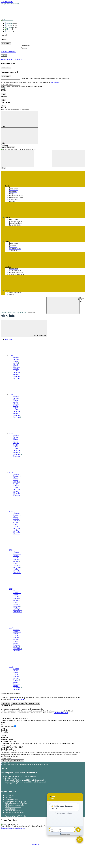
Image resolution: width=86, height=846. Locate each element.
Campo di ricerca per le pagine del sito (13, 312)
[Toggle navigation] (17, 158)
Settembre (16, 372)
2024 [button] (11, 433)
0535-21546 (12, 778)
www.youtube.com (7, 726)
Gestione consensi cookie (13, 810)
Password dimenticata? (8, 52)
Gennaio (16, 357)
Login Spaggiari (54, 82)
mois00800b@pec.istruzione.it (27, 782)
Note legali (8, 797)
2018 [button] (11, 667)
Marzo (15, 361)
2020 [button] (11, 589)
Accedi (4, 35)
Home (82, 298)
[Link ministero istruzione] (10, 4)
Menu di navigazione (39, 335)
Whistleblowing (10, 809)
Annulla (4, 147)
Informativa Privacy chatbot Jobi (16, 801)
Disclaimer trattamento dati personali (13, 828)
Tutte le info (9, 339)
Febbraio (16, 359)
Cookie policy (9, 795)
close (3, 168)
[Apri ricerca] (68, 158)
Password (24, 48)
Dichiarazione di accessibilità (14, 805)
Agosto (15, 371)
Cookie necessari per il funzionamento (14, 718)
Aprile (16, 363)
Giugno (16, 367)
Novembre (16, 376)
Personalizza (6, 703)
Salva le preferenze (17, 760)
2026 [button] (11, 355)
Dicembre (16, 378)
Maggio (16, 365)
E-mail (23, 78)
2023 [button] (11, 472)
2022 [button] (11, 511)
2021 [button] (11, 550)
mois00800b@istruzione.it (27, 780)
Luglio (16, 369)
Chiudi (3, 94)
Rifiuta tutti (18, 703)
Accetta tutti (33, 703)
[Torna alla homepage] (43, 149)
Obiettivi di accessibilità (13, 807)
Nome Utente (25, 46)
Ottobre (15, 374)
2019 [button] (11, 628)
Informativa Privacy (11, 799)
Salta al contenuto (7, 2)
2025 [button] (11, 394)
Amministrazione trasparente (14, 812)
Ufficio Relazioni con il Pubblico (16, 803)
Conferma (11, 147)
